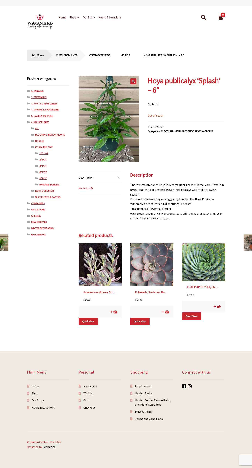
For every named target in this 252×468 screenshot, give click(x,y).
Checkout (89, 407)
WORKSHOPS (38, 234)
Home (62, 17)
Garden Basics (144, 393)
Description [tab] (86, 177)
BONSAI (39, 141)
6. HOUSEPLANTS (66, 55)
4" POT (43, 165)
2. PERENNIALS (39, 97)
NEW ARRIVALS (39, 222)
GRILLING (36, 215)
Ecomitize (49, 447)
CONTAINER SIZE (99, 55)
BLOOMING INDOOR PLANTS (50, 134)
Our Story (89, 17)
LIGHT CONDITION (44, 190)
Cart (86, 400)
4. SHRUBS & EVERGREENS (45, 109)
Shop (73, 17)
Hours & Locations (109, 17)
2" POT (43, 159)
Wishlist (88, 393)
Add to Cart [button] (115, 312)
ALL (171, 131)
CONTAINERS (38, 203)
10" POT (43, 153)
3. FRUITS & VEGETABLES (44, 103)
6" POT (125, 55)
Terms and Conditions (149, 419)
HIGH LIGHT (181, 131)
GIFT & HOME (38, 209)
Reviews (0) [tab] (86, 188)
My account (90, 386)
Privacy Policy (143, 412)
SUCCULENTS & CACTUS (200, 131)
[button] (133, 81)
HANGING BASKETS (49, 184)
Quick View (88, 321)
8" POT (43, 178)
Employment (143, 386)
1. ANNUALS (37, 91)
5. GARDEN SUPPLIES (42, 116)
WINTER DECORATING (42, 228)
